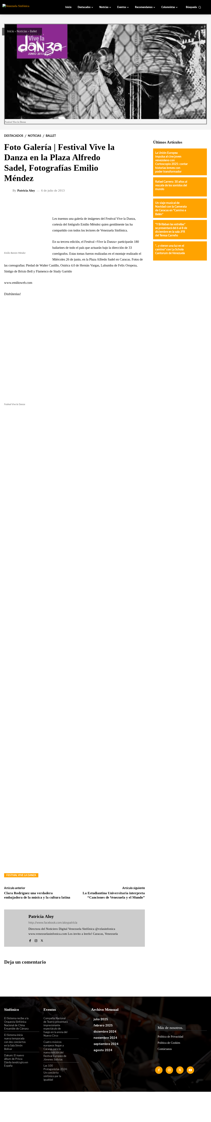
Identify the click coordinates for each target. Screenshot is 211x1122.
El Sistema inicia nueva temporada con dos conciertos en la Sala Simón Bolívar (15, 1042)
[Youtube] (190, 1070)
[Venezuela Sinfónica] (25, 7)
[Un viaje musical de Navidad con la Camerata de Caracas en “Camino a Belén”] (197, 208)
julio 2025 (101, 1019)
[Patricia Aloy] (9, 191)
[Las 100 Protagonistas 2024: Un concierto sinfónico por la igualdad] (73, 1069)
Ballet (33, 31)
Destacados (13, 135)
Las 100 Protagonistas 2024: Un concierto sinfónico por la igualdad (55, 1073)
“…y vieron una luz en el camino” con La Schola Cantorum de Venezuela (170, 249)
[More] (113, 204)
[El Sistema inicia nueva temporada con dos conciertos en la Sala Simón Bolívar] (34, 1038)
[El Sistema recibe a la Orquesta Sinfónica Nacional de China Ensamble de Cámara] (34, 1021)
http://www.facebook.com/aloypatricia (52, 922)
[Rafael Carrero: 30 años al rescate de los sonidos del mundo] (197, 187)
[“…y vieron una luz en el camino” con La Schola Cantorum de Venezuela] (197, 251)
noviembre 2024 (105, 1038)
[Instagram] (36, 940)
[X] (41, 940)
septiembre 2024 (106, 1044)
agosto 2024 (103, 1050)
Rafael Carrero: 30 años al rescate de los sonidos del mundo (171, 185)
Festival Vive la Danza (21, 875)
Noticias (22, 31)
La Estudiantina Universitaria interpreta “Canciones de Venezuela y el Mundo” (114, 895)
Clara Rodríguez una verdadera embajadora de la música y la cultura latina (37, 895)
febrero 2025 (103, 1025)
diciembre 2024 (105, 1031)
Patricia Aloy (26, 190)
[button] (193, 7)
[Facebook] (30, 940)
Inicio (10, 31)
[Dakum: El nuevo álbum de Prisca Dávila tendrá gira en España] (34, 1059)
